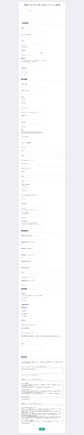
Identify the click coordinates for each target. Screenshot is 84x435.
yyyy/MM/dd (23, 45)
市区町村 (22, 181)
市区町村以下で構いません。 (26, 168)
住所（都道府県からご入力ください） (28, 160)
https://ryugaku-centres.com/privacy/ (28, 369)
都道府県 (22, 176)
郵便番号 (22, 155)
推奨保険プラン (24, 307)
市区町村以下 (23, 285)
